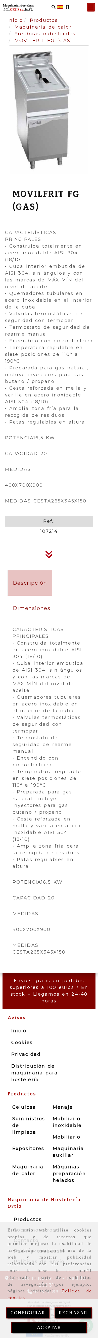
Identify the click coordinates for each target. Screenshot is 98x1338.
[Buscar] (53, 7)
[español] (60, 7)
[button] (91, 7)
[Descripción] (49, 556)
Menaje (63, 1107)
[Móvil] (67, 7)
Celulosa (24, 1107)
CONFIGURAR (28, 1312)
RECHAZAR (73, 1312)
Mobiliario (67, 1137)
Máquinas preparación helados (69, 1173)
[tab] (30, 583)
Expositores (28, 1148)
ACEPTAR (49, 1327)
